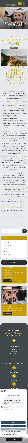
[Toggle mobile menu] (3, 3)
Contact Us (7, 255)
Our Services (7, 245)
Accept (14, 439)
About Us (6, 242)
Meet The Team (8, 249)
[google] (14, 340)
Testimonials (7, 252)
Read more (6, 281)
